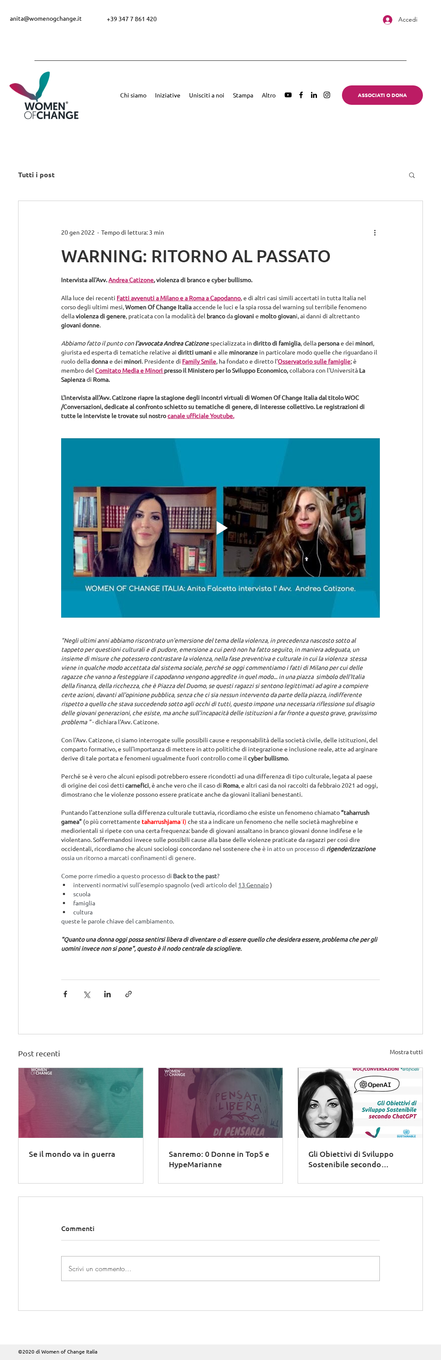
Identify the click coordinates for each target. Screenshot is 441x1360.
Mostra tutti (406, 1051)
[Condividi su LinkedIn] (107, 994)
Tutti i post (36, 174)
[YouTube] (288, 95)
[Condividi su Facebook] (65, 994)
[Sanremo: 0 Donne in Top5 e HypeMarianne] (220, 1103)
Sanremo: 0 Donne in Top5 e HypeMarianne (219, 1159)
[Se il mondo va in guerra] (81, 1103)
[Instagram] (327, 95)
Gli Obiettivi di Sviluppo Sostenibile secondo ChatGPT (351, 1159)
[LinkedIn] (314, 95)
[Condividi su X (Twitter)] (86, 994)
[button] (412, 174)
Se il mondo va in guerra (72, 1154)
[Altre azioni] (375, 232)
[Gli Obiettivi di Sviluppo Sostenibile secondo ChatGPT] (360, 1103)
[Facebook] (301, 95)
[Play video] (220, 528)
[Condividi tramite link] (128, 994)
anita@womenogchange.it (46, 18)
